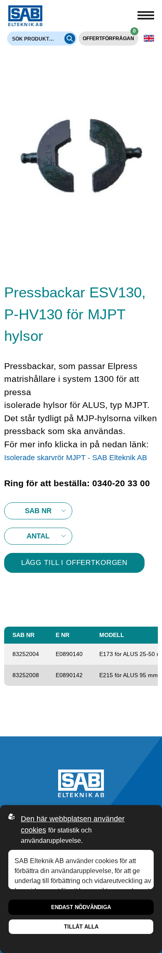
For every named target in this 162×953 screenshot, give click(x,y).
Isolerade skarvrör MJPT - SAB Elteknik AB (75, 458)
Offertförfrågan (109, 36)
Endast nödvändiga (81, 907)
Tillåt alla (81, 927)
